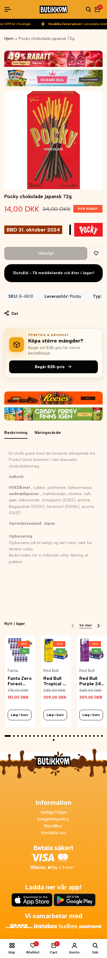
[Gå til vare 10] (46, 736)
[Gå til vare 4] (22, 736)
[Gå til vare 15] (66, 736)
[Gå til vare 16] (70, 736)
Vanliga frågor (53, 812)
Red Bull (50, 670)
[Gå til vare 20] (86, 736)
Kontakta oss (53, 832)
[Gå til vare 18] (78, 736)
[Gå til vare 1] (8, 736)
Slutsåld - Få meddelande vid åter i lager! (53, 272)
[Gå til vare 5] (26, 736)
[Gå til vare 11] (50, 736)
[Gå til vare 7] (34, 736)
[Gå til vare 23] (98, 736)
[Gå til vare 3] (18, 736)
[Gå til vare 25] (53, 740)
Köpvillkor (54, 825)
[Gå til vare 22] (94, 736)
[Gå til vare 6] (30, 736)
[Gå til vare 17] (74, 736)
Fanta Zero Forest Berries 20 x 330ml (20, 681)
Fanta (13, 670)
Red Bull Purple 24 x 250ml (90, 681)
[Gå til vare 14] (62, 736)
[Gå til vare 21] (90, 736)
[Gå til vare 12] (54, 736)
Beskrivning (15, 432)
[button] (96, 253)
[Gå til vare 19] (82, 736)
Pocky (75, 296)
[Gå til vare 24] (102, 736)
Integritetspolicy (53, 819)
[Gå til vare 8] (38, 736)
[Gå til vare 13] (58, 736)
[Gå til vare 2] (14, 736)
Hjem (9, 38)
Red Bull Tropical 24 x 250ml (55, 681)
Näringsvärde (48, 432)
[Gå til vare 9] (42, 736)
